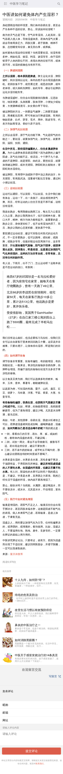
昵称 (5, 705)
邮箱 (5, 712)
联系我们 (40, 763)
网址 (5, 720)
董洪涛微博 (16, 554)
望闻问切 (8, 19)
